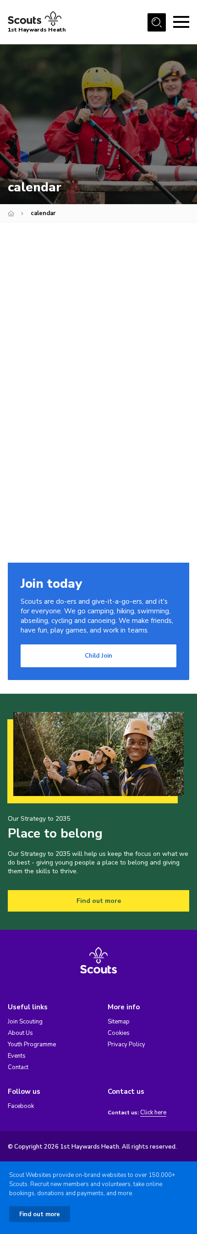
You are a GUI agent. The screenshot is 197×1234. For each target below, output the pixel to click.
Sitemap (119, 1022)
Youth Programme (32, 1044)
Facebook (21, 1106)
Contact (18, 1067)
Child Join (98, 656)
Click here (153, 1113)
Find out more (99, 900)
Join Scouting (25, 1022)
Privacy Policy (126, 1044)
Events (17, 1056)
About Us (20, 1033)
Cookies (119, 1033)
